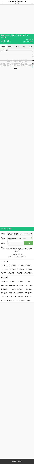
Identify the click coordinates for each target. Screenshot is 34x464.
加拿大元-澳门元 (22, 289)
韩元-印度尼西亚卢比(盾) (8, 289)
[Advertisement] (17, 17)
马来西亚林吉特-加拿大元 (24, 273)
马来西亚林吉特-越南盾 (16, 285)
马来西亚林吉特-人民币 (8, 269)
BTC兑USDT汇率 (6, 296)
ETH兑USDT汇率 (14, 296)
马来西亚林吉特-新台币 (8, 273)
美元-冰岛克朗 (21, 285)
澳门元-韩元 (29, 285)
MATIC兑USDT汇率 (23, 293)
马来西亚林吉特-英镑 (7, 285)
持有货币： (3, 234)
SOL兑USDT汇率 (6, 293)
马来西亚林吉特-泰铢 (15, 265)
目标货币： (3, 239)
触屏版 (14, 461)
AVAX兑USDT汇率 (14, 300)
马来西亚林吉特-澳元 (23, 281)
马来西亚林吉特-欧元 (23, 269)
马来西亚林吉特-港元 (15, 273)
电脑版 (20, 461)
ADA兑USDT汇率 (6, 300)
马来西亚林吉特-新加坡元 (16, 269)
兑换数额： (3, 244)
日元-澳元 (29, 289)
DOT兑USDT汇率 (14, 293)
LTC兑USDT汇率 (22, 300)
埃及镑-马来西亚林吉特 (8, 265)
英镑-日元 (13, 289)
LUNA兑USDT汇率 (22, 296)
